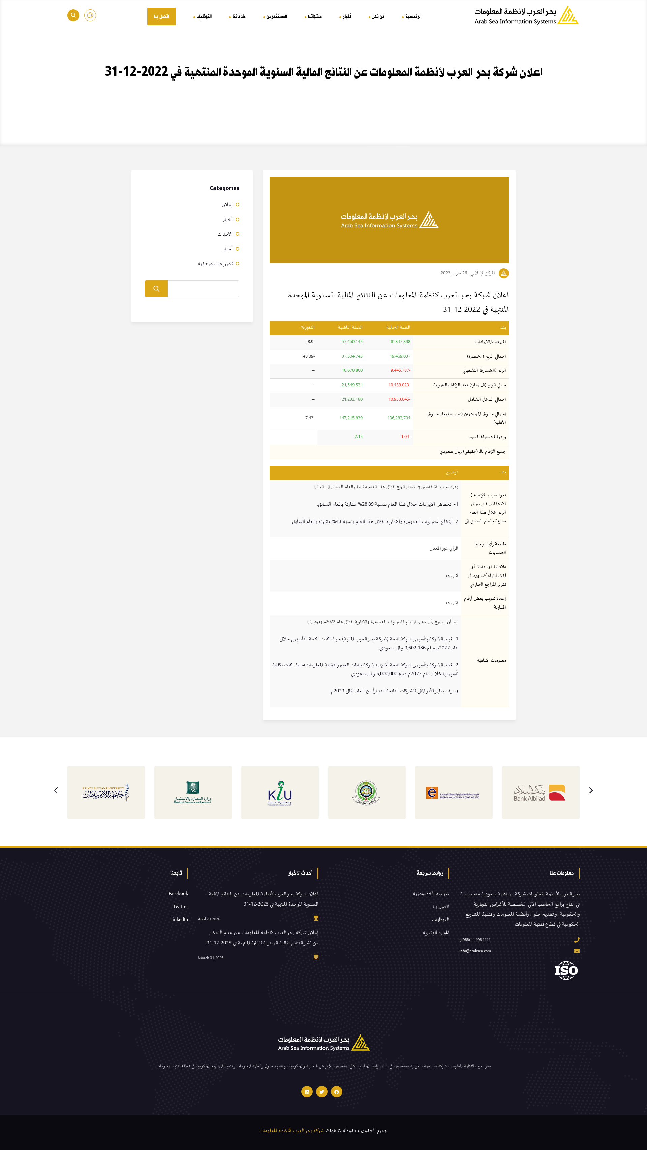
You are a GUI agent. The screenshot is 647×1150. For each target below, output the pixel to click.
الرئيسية (413, 16)
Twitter (180, 906)
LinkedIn (179, 919)
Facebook (178, 893)
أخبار (347, 16)
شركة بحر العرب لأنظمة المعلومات (291, 1130)
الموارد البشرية (436, 932)
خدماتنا (239, 16)
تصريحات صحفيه (215, 263)
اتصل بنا (161, 16)
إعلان (227, 204)
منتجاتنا (315, 16)
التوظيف (204, 16)
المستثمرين (277, 16)
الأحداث (225, 234)
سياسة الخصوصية (431, 893)
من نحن (378, 16)
